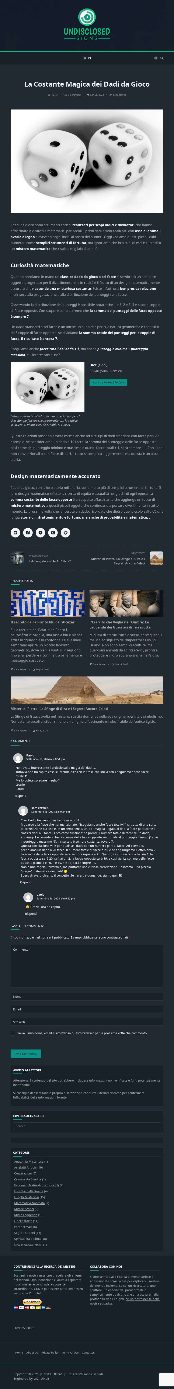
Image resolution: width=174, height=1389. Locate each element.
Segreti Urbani (24, 1233)
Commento (21, 949)
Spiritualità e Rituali (28, 1239)
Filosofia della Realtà (28, 1191)
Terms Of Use (70, 1352)
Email (17, 1009)
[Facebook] (89, 58)
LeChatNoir (41, 1378)
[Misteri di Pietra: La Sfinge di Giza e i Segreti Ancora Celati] (87, 690)
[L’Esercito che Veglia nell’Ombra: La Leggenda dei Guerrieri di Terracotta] (126, 603)
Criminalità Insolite (27, 1179)
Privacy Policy (50, 1352)
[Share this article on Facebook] (28, 532)
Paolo (30, 755)
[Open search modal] (161, 58)
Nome (18, 997)
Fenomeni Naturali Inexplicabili (36, 1185)
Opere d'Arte (23, 1221)
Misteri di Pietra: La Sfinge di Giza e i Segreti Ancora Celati (59, 708)
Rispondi (21, 796)
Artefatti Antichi (25, 1167)
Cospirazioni (23, 1173)
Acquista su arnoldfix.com (108, 382)
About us (32, 1352)
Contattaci (88, 1352)
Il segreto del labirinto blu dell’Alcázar (42, 622)
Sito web (19, 1022)
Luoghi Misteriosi (26, 1197)
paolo (40, 894)
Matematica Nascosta (29, 1203)
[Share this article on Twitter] (15, 532)
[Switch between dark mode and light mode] (156, 58)
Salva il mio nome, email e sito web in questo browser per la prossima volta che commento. (82, 1033)
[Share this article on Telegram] (40, 532)
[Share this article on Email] (65, 532)
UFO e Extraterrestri (28, 1245)
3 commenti (74, 94)
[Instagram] (84, 58)
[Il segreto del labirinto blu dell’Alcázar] (47, 603)
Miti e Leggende (25, 1215)
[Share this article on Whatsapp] (53, 532)
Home (19, 1352)
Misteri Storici (24, 1209)
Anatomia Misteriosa (29, 1161)
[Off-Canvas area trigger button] (12, 58)
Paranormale (23, 1227)
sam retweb (119, 94)
